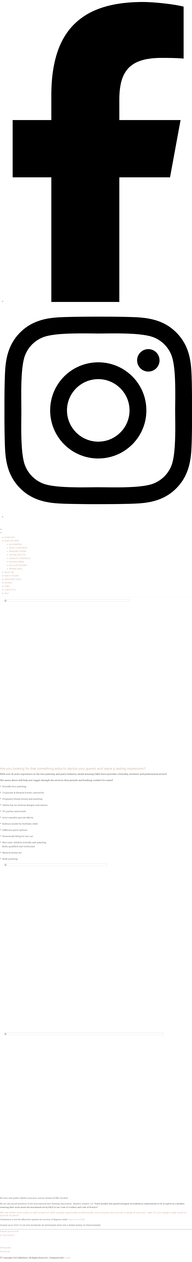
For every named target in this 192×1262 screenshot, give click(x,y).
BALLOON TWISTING (18, 565)
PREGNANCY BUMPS (17, 551)
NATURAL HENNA (16, 562)
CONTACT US (10, 590)
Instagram (5, 1247)
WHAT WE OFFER (11, 541)
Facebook (5, 1251)
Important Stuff (75, 1219)
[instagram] (98, 517)
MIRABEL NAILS (15, 569)
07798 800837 (7, 1235)
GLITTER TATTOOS (17, 555)
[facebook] (98, 301)
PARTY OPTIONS (11, 576)
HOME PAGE (9, 537)
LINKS (7, 586)
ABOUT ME (9, 572)
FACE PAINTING (15, 544)
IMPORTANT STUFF (12, 579)
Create (67, 1257)
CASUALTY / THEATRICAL (20, 558)
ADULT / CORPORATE (18, 548)
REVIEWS (8, 583)
